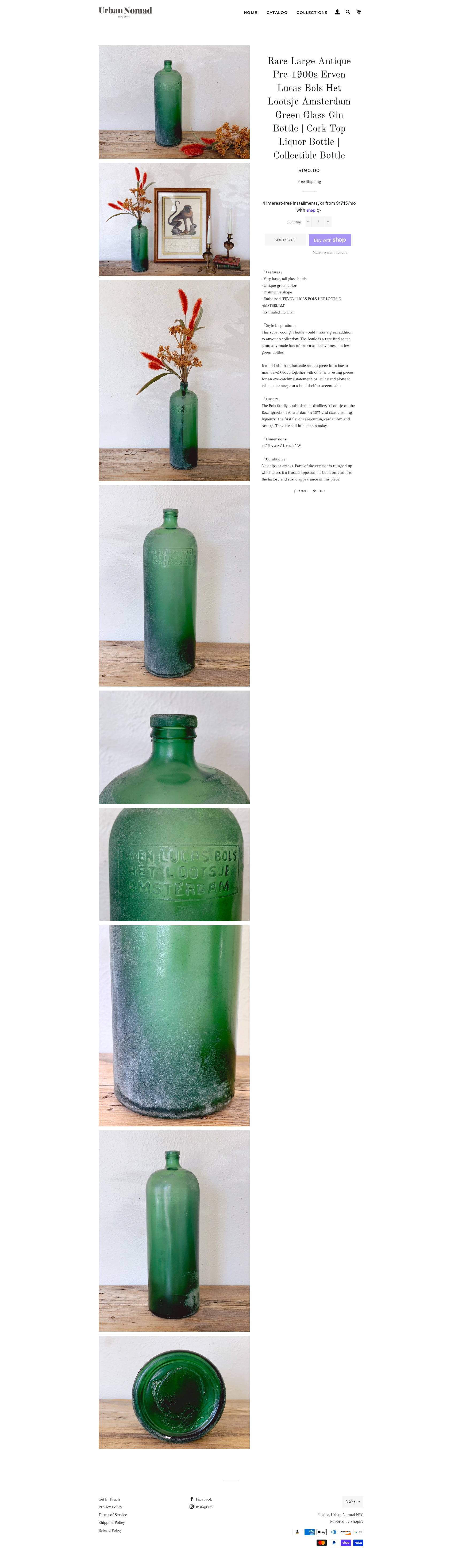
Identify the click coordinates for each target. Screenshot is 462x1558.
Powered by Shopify (346, 1521)
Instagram (204, 1507)
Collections (312, 12)
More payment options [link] (330, 252)
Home (250, 12)
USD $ (350, 1501)
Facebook (203, 1499)
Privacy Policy (110, 1507)
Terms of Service (113, 1514)
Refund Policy (110, 1530)
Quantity (294, 222)
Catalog (277, 12)
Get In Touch (109, 1499)
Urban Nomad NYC (347, 1514)
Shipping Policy (112, 1522)
